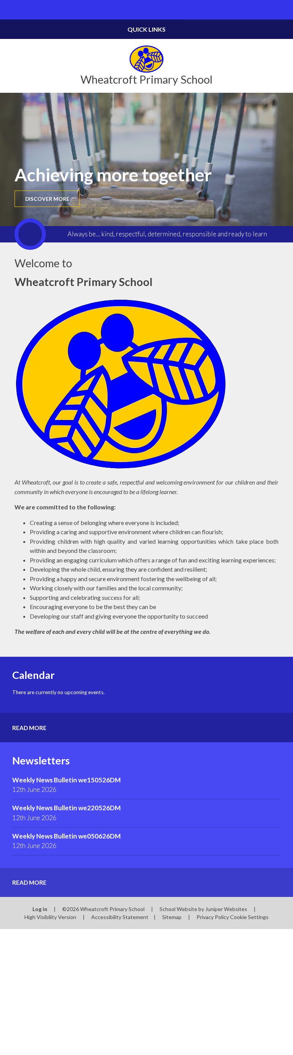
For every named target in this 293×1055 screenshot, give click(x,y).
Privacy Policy (212, 917)
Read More (29, 727)
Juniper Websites (226, 909)
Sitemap (172, 917)
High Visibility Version (50, 917)
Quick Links (146, 29)
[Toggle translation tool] (264, 9)
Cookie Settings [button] (249, 917)
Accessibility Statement (119, 917)
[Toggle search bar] (283, 9)
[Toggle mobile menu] (9, 9)
